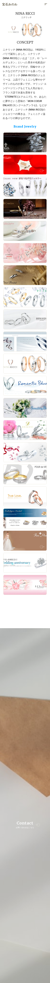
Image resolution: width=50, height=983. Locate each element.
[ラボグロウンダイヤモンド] (25, 29)
